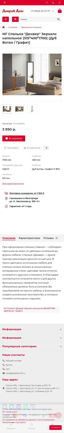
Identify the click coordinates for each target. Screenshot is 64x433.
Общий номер (13, 360)
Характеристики (29, 238)
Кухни (9, 365)
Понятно (55, 427)
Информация (11, 329)
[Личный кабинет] (59, 2)
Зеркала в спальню (31, 27)
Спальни (13, 27)
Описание (9, 238)
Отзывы (50, 238)
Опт (8, 369)
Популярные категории (19, 346)
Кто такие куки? (10, 412)
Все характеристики (13, 183)
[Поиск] (58, 19)
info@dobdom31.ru (15, 373)
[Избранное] (46, 2)
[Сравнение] (53, 2)
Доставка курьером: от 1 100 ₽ (26, 193)
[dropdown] (4, 2)
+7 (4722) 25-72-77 (40, 11)
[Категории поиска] (15, 19)
